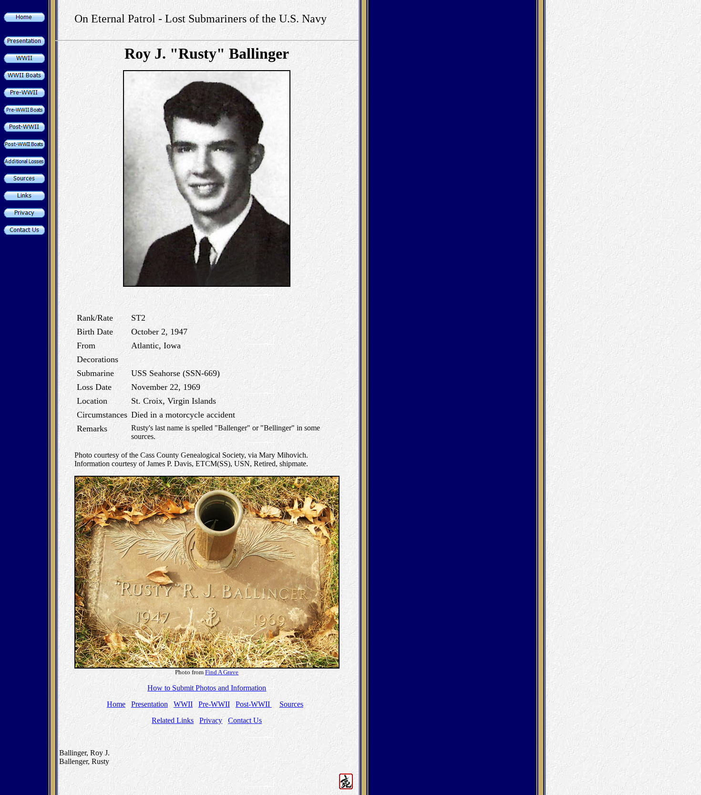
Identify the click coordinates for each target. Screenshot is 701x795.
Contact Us (245, 720)
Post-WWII (254, 704)
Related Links (173, 720)
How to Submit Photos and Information (206, 688)
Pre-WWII (214, 704)
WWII (183, 704)
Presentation (149, 704)
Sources (291, 704)
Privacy (210, 720)
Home (116, 704)
